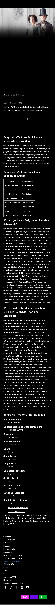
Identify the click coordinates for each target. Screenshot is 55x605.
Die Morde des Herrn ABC (18, 507)
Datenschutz (8, 552)
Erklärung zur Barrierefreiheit (14, 583)
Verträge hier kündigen (12, 558)
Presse (6, 574)
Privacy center (9, 549)
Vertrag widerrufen (11, 561)
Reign (10, 503)
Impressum (7, 546)
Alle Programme (9, 540)
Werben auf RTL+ (10, 577)
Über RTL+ (7, 567)
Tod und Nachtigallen (16, 511)
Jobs (5, 571)
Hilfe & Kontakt (9, 543)
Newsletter (7, 580)
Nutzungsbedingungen (12, 555)
